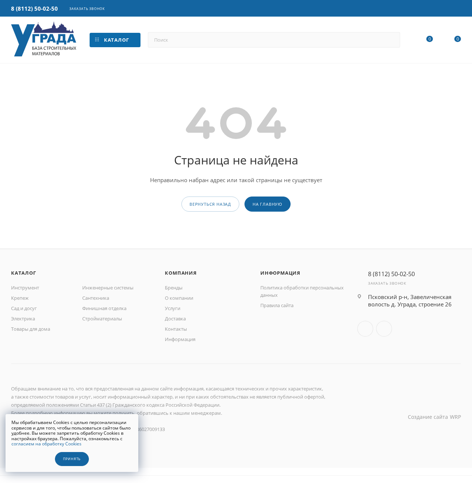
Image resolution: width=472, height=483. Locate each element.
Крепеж (20, 298)
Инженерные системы (107, 287)
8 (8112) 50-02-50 (34, 8)
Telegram (384, 329)
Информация (180, 339)
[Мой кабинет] (457, 8)
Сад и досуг (24, 308)
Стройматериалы (102, 318)
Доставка (175, 318)
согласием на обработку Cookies (46, 444)
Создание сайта (428, 416)
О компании (179, 298)
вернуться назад (210, 204)
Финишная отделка (104, 308)
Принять (72, 459)
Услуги (172, 308)
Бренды (174, 287)
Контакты (176, 329)
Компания (181, 273)
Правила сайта (277, 305)
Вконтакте (365, 329)
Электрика (23, 318)
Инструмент (25, 287)
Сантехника (95, 298)
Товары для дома (30, 329)
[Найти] (391, 40)
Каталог (23, 273)
